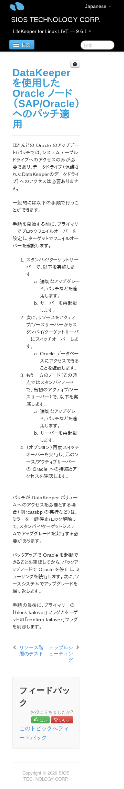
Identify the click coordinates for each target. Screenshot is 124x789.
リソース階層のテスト (31, 650)
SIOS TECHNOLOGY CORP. (55, 19)
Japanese (96, 6)
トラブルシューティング (61, 653)
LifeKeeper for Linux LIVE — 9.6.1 (51, 31)
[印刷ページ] (75, 64)
